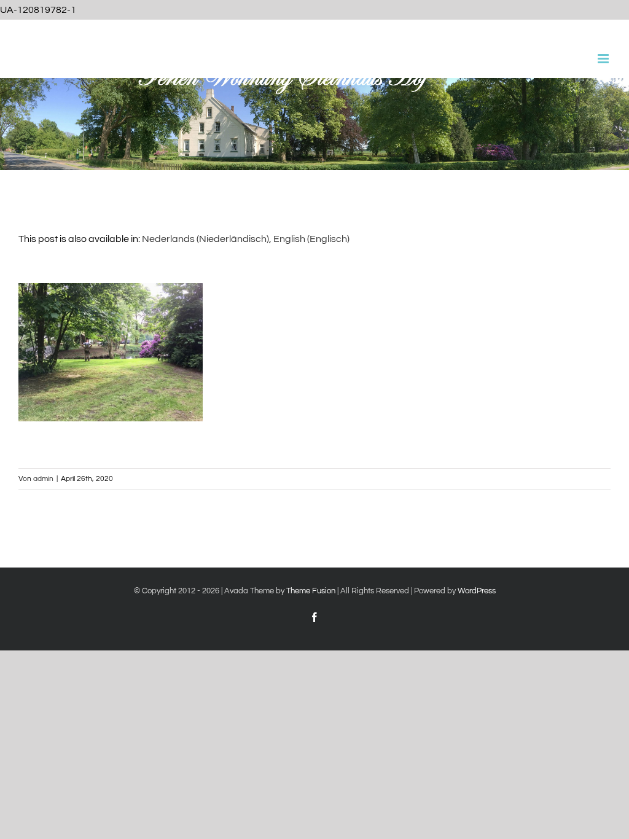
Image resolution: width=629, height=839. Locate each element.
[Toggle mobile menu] (604, 58)
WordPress (477, 591)
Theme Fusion (310, 591)
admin (43, 479)
